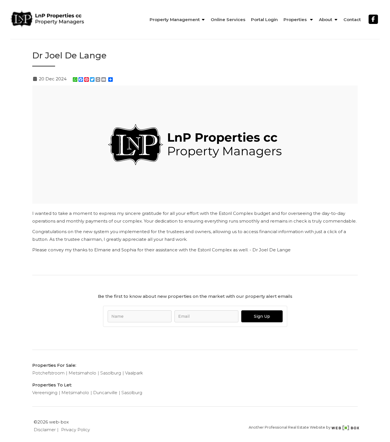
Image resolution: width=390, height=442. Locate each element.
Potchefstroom (48, 373)
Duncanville (105, 392)
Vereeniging (44, 392)
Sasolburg (110, 373)
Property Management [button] (175, 19)
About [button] (325, 19)
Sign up (262, 316)
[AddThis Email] (104, 79)
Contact (352, 19)
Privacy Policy (75, 429)
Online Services (228, 19)
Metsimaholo (82, 373)
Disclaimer (45, 429)
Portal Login (264, 19)
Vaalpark (134, 373)
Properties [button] (296, 19)
